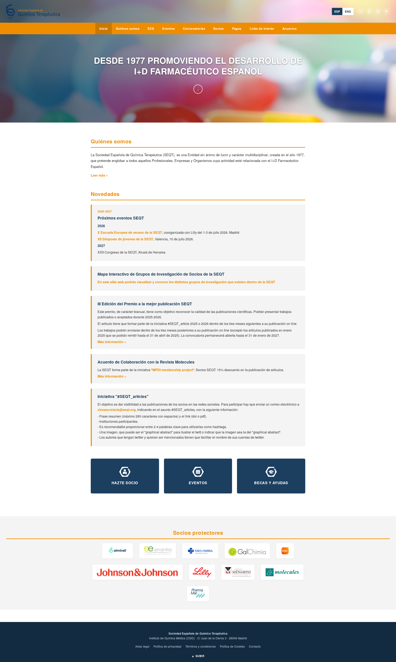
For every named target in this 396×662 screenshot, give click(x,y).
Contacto (255, 646)
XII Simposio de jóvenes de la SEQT (125, 239)
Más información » (112, 341)
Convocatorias (194, 28)
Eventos (168, 28)
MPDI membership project (172, 369)
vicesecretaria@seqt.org (117, 409)
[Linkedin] (369, 11)
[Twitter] (360, 11)
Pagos (237, 28)
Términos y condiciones (200, 646)
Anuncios (289, 28)
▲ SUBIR (198, 656)
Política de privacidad (167, 646)
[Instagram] (378, 11)
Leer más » (99, 175)
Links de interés (262, 28)
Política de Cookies (232, 646)
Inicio (103, 28)
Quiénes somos (127, 28)
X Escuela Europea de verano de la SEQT (130, 232)
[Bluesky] (386, 11)
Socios (218, 28)
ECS (151, 28)
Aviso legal (142, 646)
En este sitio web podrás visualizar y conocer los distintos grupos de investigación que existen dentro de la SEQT (186, 282)
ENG (348, 11)
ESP (337, 11)
